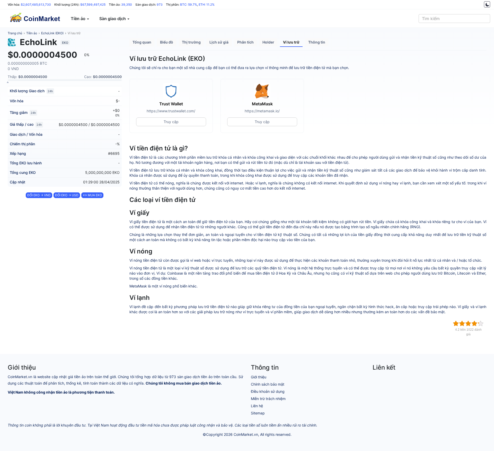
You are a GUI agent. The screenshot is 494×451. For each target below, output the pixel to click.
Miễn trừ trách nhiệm (268, 398)
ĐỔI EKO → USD (66, 195)
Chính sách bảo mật (267, 384)
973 (160, 4)
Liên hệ (257, 406)
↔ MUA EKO (92, 195)
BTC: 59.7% (188, 4)
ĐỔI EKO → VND (39, 195)
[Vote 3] (468, 323)
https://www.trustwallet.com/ (171, 111)
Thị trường (191, 42)
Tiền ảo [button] (78, 18)
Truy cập (171, 122)
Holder (268, 42)
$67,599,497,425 (92, 4)
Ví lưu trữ (74, 33)
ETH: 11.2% (207, 4)
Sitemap (258, 413)
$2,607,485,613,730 (36, 4)
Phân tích (245, 42)
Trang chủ (15, 33)
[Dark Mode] (487, 4)
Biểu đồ (166, 42)
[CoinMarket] (35, 18)
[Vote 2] (462, 323)
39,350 (126, 4)
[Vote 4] (474, 323)
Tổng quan (142, 42)
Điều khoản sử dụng (268, 391)
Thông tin (316, 42)
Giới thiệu (258, 377)
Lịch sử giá (218, 42)
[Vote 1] (456, 323)
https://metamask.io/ (262, 111)
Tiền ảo (31, 33)
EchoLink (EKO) (52, 33)
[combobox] (454, 18)
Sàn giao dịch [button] (113, 18)
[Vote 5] (481, 323)
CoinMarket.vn (246, 434)
